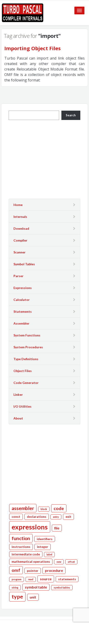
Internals (20, 217)
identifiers (44, 539)
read (30, 579)
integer (42, 547)
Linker (18, 394)
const (16, 516)
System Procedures (28, 347)
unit (33, 597)
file (56, 528)
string (15, 587)
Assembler (21, 323)
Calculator (21, 300)
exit (68, 516)
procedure (54, 570)
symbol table (36, 587)
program (16, 579)
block (44, 509)
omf (16, 570)
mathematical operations (31, 561)
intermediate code (26, 554)
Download (21, 228)
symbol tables (62, 587)
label (49, 554)
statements (67, 579)
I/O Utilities (22, 406)
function (21, 538)
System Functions (26, 335)
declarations (36, 516)
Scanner (19, 252)
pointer (32, 571)
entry (56, 516)
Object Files (22, 371)
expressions (30, 527)
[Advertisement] (47, 159)
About (18, 418)
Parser (18, 276)
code (59, 508)
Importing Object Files (32, 48)
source (46, 579)
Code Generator (26, 383)
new (59, 561)
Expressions (22, 288)
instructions (21, 547)
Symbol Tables (24, 264)
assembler (23, 508)
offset (71, 561)
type (17, 596)
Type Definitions (25, 359)
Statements (22, 311)
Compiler (20, 240)
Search (71, 115)
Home (18, 205)
